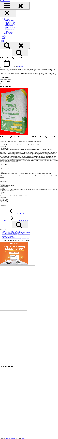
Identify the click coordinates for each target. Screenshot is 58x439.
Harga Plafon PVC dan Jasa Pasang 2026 (8, 236)
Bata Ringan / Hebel (6, 19)
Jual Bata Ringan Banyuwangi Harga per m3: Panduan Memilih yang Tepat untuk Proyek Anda (15, 238)
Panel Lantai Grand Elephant (9, 29)
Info (3, 203)
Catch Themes (23, 438)
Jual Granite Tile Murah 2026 (8, 31)
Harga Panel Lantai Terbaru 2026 (10, 27)
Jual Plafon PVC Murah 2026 (8, 33)
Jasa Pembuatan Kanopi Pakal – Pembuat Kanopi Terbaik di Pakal (11, 231)
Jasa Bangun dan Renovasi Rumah (9, 30)
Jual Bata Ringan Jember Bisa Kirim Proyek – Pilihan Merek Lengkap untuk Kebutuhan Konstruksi (16, 232)
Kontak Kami (4, 36)
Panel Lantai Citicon (8, 28)
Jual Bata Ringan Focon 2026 (9, 23)
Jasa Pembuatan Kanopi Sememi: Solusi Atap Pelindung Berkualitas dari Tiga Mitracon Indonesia (16, 234)
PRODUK (3, 18)
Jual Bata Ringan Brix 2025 (9, 25)
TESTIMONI (4, 37)
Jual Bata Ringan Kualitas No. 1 (10, 438)
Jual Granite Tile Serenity (9, 32)
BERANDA (3, 17)
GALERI (3, 38)
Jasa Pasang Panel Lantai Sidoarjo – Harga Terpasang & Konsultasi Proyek (12, 233)
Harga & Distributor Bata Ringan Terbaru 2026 (8, 237)
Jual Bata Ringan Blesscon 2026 (10, 24)
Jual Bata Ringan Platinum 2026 (10, 22)
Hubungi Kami (2, 40)
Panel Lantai (5, 26)
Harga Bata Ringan (6, 34)
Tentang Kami (4, 35)
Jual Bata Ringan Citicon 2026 (9, 20)
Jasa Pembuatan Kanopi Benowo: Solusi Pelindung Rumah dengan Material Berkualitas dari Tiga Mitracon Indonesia (18, 235)
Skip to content (2, 0)
